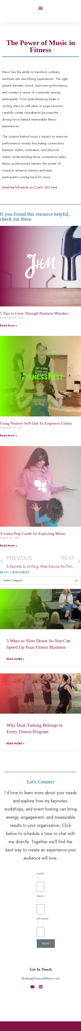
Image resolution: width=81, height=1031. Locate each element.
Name (40, 873)
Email (40, 896)
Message (43, 918)
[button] (40, 7)
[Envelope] (32, 987)
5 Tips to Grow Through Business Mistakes (34, 313)
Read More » (8, 325)
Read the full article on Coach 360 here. (30, 187)
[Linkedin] (41, 987)
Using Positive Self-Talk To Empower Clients (36, 423)
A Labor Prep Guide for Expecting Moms (32, 533)
